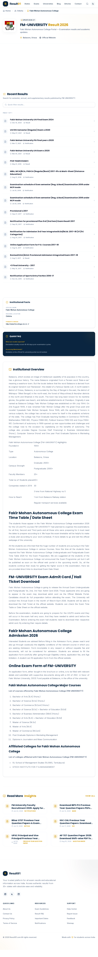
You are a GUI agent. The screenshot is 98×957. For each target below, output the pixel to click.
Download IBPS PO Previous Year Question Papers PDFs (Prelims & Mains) (75, 808)
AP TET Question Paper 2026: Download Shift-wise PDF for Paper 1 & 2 (76, 838)
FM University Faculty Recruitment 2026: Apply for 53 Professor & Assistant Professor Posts (27, 809)
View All (90, 796)
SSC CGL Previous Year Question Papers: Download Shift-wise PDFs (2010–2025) (76, 823)
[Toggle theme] (93, 4)
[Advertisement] (49, 64)
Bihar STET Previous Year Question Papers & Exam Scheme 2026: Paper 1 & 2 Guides (26, 825)
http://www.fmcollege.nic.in (16, 324)
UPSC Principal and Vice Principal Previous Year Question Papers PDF (25, 838)
